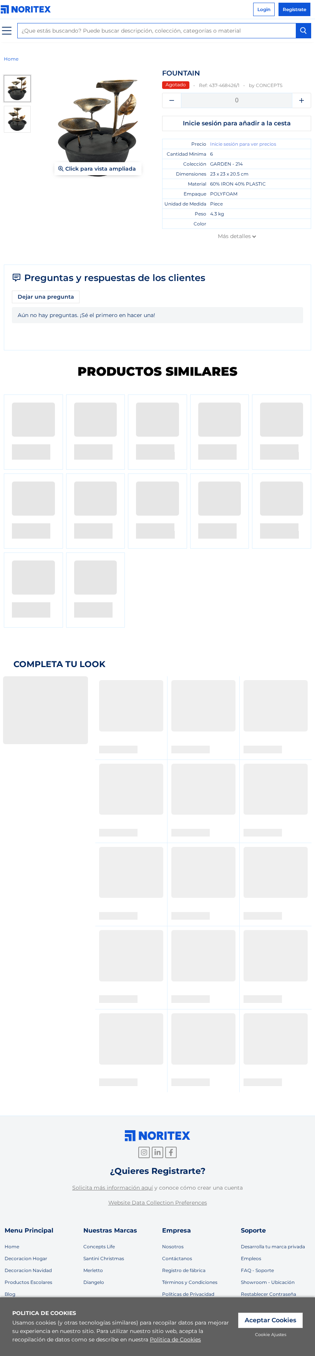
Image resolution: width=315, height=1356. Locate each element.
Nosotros (173, 1246)
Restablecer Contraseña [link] (268, 1294)
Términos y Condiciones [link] (189, 1282)
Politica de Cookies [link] (175, 1339)
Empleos (251, 1258)
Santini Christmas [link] (103, 1258)
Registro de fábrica (184, 1270)
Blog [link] (10, 1294)
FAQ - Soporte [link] (257, 1270)
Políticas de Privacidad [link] (188, 1294)
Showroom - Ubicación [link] (268, 1282)
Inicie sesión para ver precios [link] (243, 144)
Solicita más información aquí (112, 1187)
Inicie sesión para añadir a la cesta (237, 123)
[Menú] (6, 31)
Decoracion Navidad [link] (28, 1270)
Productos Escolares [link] (28, 1282)
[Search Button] (303, 30)
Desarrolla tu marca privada (273, 1246)
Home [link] (11, 59)
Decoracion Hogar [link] (26, 1258)
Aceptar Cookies (270, 1320)
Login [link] (263, 9)
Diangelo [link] (93, 1282)
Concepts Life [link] (99, 1246)
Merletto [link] (93, 1270)
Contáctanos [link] (177, 1258)
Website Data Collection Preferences (157, 1202)
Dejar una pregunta (46, 297)
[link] (28, 9)
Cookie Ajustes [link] (270, 1334)
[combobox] (164, 30)
